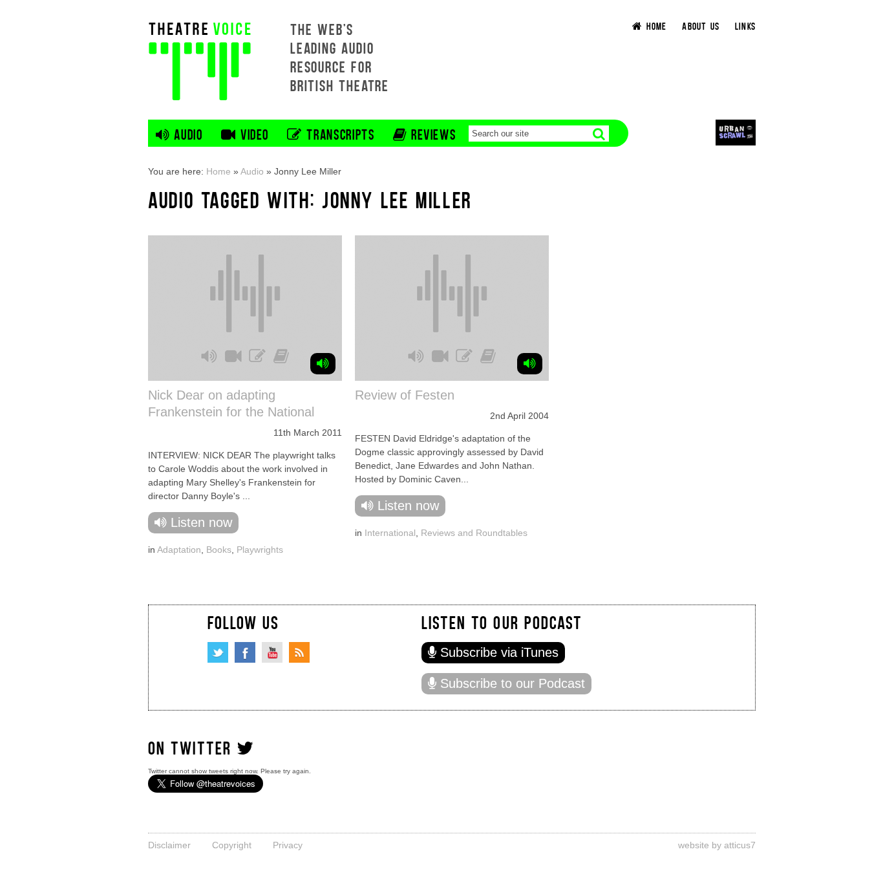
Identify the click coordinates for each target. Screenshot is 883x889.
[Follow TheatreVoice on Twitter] (217, 652)
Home (218, 171)
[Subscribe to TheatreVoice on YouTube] (272, 652)
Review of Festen (404, 395)
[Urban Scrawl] (736, 132)
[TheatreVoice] (199, 59)
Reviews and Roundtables (474, 533)
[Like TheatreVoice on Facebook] (245, 652)
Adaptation (179, 549)
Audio (252, 171)
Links (745, 25)
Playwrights (260, 549)
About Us (700, 25)
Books (218, 549)
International (390, 533)
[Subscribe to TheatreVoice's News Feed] (299, 652)
